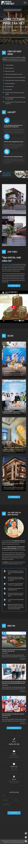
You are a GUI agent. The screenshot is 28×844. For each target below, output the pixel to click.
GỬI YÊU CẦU (14, 812)
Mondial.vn (6, 842)
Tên (4, 795)
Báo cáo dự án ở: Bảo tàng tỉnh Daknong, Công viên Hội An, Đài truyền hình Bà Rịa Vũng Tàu (14, 682)
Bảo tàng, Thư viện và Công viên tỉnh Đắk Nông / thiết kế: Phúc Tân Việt (14, 650)
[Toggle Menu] (25, 2)
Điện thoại (5, 800)
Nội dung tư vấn (6, 804)
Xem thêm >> (23, 659)
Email (16, 800)
